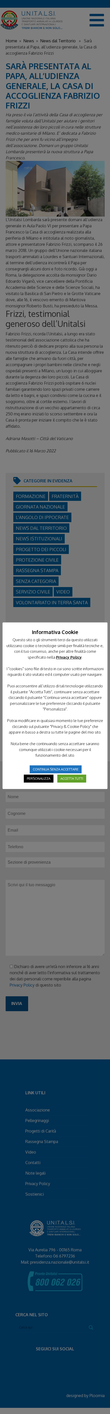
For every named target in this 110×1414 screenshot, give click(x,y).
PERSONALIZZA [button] (38, 778)
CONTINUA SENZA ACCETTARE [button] (56, 769)
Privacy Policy (69, 657)
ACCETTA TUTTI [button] (71, 778)
